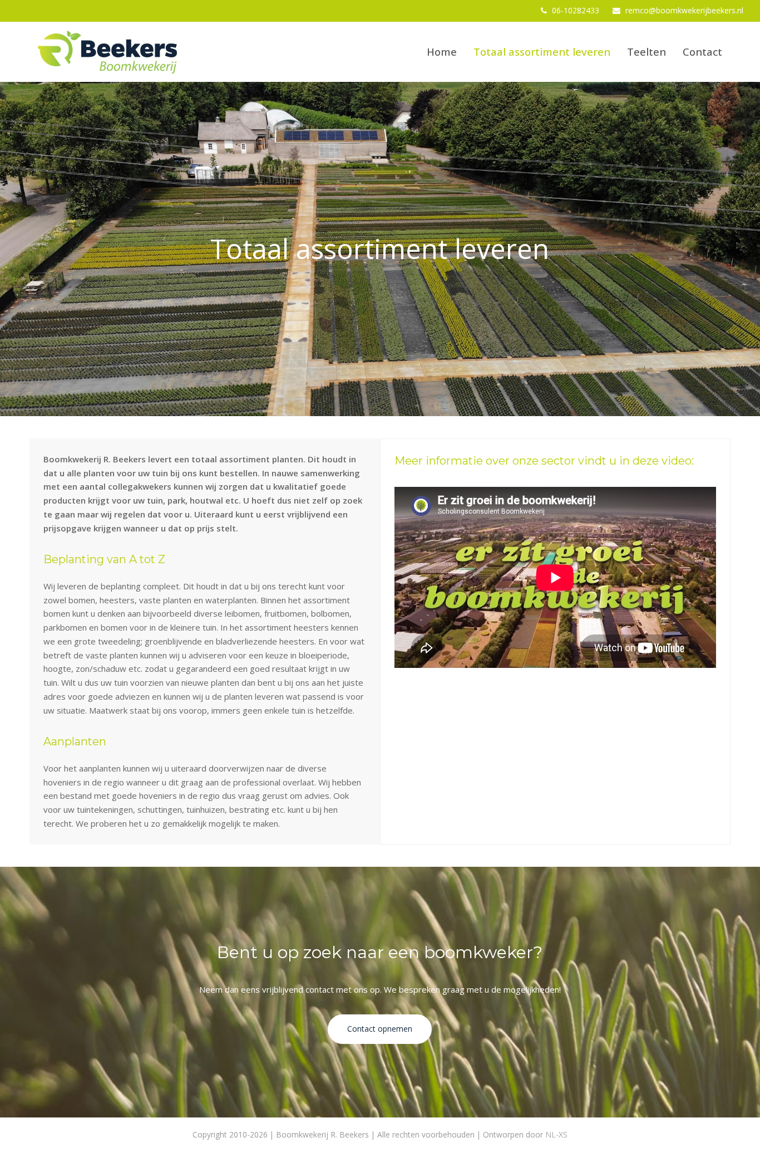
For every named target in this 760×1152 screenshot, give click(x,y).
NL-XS (556, 1134)
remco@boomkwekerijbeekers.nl (684, 10)
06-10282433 (575, 10)
